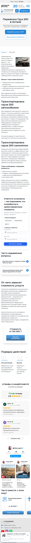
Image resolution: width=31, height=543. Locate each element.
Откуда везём (7, 229)
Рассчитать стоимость (15, 37)
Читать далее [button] (8, 414)
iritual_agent (9, 461)
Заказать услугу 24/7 (15, 32)
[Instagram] (6, 531)
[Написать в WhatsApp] (17, 11)
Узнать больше (13, 513)
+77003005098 (8, 10)
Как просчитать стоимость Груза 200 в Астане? (14, 262)
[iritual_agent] (4, 462)
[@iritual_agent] (9, 448)
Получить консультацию (15, 337)
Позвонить (24, 11)
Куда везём (6, 236)
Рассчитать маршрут (15, 244)
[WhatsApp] (10, 531)
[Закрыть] (28, 535)
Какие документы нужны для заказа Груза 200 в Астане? (12, 270)
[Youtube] (2, 531)
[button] (4, 517)
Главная (3, 52)
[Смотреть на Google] (4, 404)
